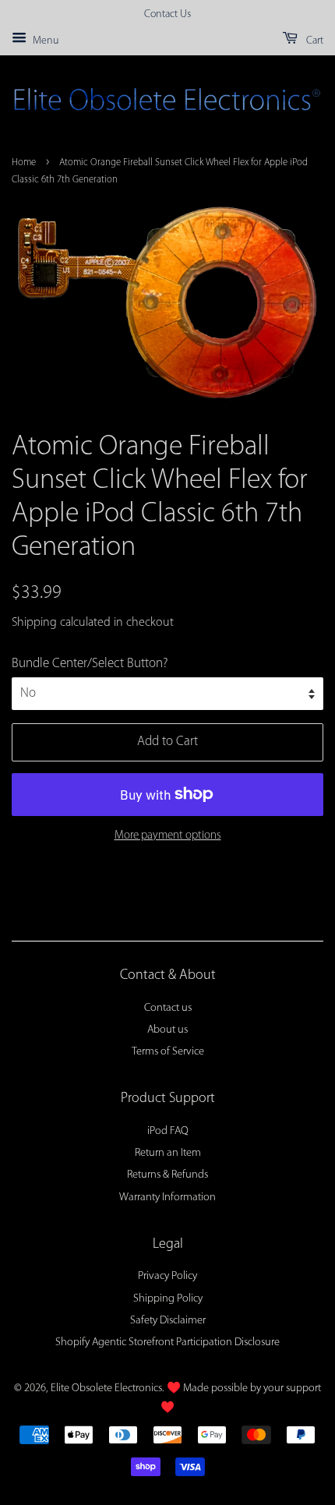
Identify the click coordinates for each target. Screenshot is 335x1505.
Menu (44, 41)
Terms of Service (168, 1052)
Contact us (168, 1008)
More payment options (168, 836)
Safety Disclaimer (168, 1321)
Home (24, 162)
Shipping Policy (168, 1299)
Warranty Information (167, 1197)
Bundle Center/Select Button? (90, 663)
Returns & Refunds (167, 1175)
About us (167, 1030)
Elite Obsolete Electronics (106, 1388)
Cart (313, 41)
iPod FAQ (168, 1131)
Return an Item (168, 1153)
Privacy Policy (167, 1276)
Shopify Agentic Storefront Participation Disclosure (167, 1342)
